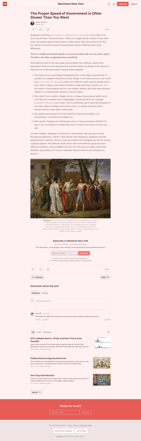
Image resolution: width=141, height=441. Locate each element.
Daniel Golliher (41, 22)
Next (104, 277)
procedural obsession (44, 102)
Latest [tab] (38, 332)
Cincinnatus (47, 220)
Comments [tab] (36, 293)
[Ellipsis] (109, 313)
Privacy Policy (87, 260)
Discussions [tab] (47, 332)
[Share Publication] (114, 4)
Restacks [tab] (45, 293)
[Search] (109, 4)
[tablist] (39, 293)
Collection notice (86, 425)
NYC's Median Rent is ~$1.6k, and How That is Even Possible (56, 340)
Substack (59, 436)
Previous (38, 277)
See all (35, 392)
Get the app (81, 431)
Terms (76, 425)
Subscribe (123, 4)
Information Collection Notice (70, 260)
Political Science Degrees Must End (48, 358)
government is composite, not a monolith (70, 35)
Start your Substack (64, 431)
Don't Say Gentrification (42, 375)
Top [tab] (33, 332)
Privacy (69, 425)
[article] (70, 345)
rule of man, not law (48, 81)
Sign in (134, 4)
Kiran (37, 313)
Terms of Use (81, 258)
